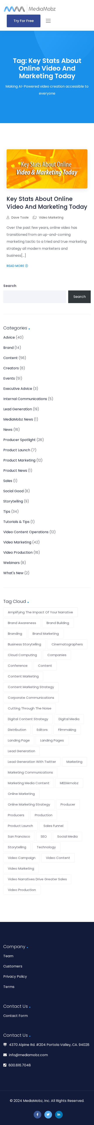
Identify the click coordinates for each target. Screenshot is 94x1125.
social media (67, 836)
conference (18, 665)
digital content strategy (28, 719)
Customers (12, 966)
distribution (17, 729)
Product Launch (16, 450)
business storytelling (24, 644)
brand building (58, 623)
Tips (6, 511)
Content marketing (23, 676)
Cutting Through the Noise (29, 708)
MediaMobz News (18, 419)
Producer (68, 804)
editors (42, 729)
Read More (15, 266)
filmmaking (67, 729)
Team (8, 956)
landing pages (52, 740)
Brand (8, 347)
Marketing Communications (30, 772)
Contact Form (15, 1015)
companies (56, 655)
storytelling (17, 847)
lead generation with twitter (32, 761)
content (45, 665)
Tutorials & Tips (16, 521)
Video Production (18, 552)
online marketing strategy (29, 804)
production (43, 815)
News (7, 429)
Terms (8, 986)
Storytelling (13, 501)
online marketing (21, 793)
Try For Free (24, 20)
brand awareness (22, 623)
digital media (69, 719)
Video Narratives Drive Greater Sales (37, 879)
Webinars (11, 562)
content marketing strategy (31, 687)
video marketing (21, 868)
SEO (44, 836)
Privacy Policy (15, 976)
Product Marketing (19, 460)
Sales (7, 480)
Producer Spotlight (19, 439)
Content (10, 357)
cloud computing (22, 655)
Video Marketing (51, 217)
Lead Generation (17, 409)
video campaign (21, 857)
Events (9, 378)
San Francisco (19, 836)
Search (9, 285)
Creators (11, 368)
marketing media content (28, 783)
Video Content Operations (26, 532)
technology (46, 847)
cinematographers (67, 644)
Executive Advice (17, 388)
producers (16, 815)
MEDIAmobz (69, 783)
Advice (9, 337)
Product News (15, 470)
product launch (20, 825)
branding (15, 633)
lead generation (21, 751)
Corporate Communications (31, 697)
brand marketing (46, 633)
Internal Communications (25, 398)
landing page (19, 740)
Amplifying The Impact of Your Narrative (40, 612)
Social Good (13, 491)
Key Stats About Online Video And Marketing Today (47, 203)
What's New (13, 572)
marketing (74, 761)
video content (58, 857)
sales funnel (53, 825)
